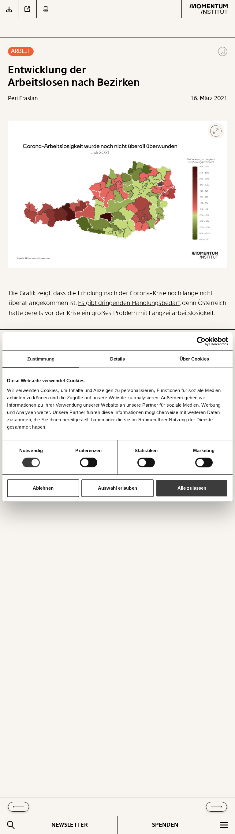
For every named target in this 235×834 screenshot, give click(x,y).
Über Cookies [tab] (194, 358)
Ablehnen (43, 488)
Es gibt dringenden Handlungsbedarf (129, 303)
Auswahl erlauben (117, 488)
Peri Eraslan (23, 98)
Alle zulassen (191, 488)
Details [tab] (117, 358)
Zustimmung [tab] (40, 358)
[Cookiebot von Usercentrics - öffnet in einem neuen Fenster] (201, 341)
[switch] (88, 462)
